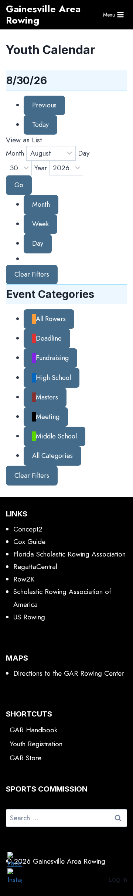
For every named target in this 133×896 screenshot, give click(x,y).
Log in (117, 879)
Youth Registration (36, 744)
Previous (44, 105)
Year (40, 168)
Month (15, 153)
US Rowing (29, 617)
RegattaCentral (35, 567)
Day (83, 153)
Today (40, 124)
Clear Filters (31, 274)
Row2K (23, 579)
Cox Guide (29, 542)
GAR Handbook (33, 730)
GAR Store (25, 758)
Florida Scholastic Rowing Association (69, 554)
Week (40, 224)
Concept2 (27, 529)
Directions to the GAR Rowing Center (68, 673)
